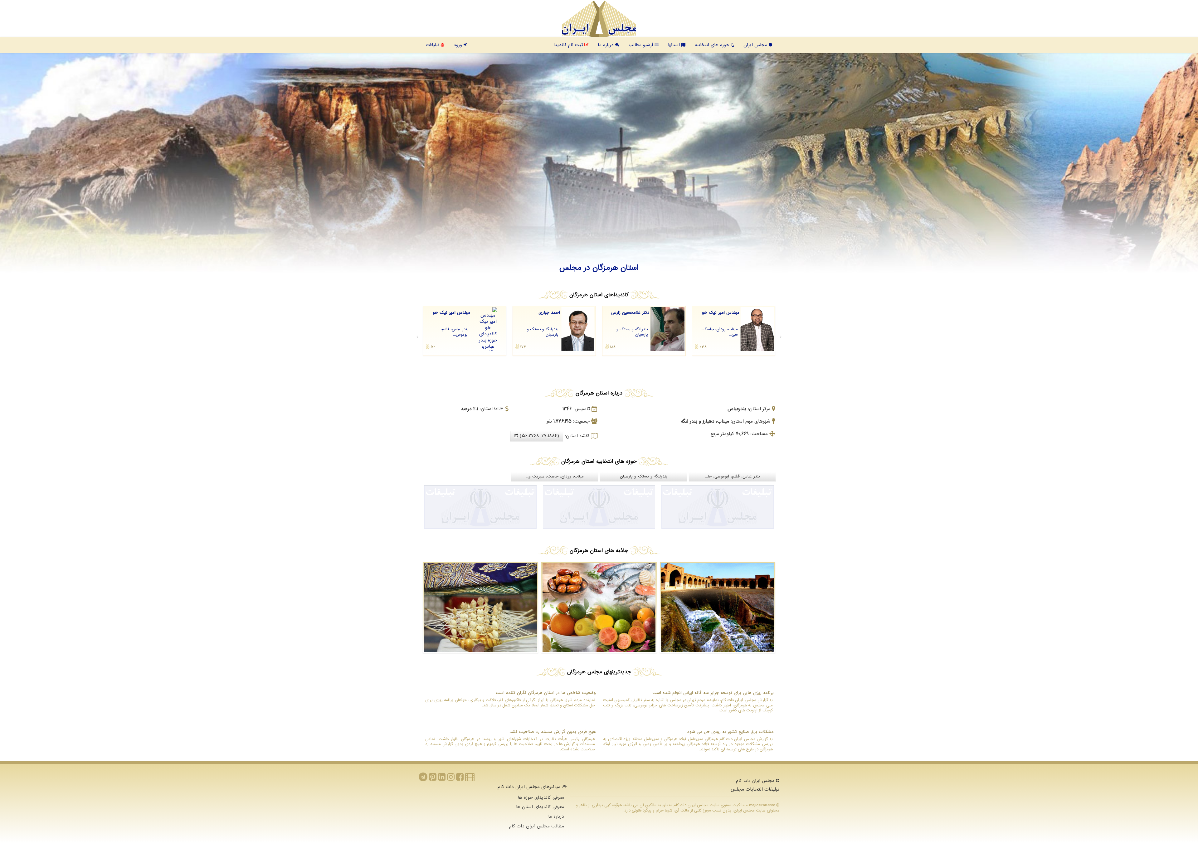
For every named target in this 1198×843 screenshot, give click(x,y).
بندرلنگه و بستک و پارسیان (643, 476)
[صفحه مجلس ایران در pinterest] (432, 778)
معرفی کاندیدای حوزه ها (541, 797)
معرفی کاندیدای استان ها (540, 806)
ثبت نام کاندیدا (568, 44)
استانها (674, 44)
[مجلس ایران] (599, 18)
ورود (459, 44)
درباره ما (606, 44)
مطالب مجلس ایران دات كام (536, 826)
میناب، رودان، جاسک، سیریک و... (555, 476)
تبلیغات (433, 44)
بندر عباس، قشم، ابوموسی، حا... (732, 476)
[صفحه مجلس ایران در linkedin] (442, 778)
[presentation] (417, 337)
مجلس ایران (756, 44)
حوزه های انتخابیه (713, 44)
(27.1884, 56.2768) (538, 436)
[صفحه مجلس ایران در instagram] (451, 778)
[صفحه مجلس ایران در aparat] (470, 778)
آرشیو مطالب (642, 44)
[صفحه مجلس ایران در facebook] (460, 778)
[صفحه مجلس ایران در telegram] (423, 778)
